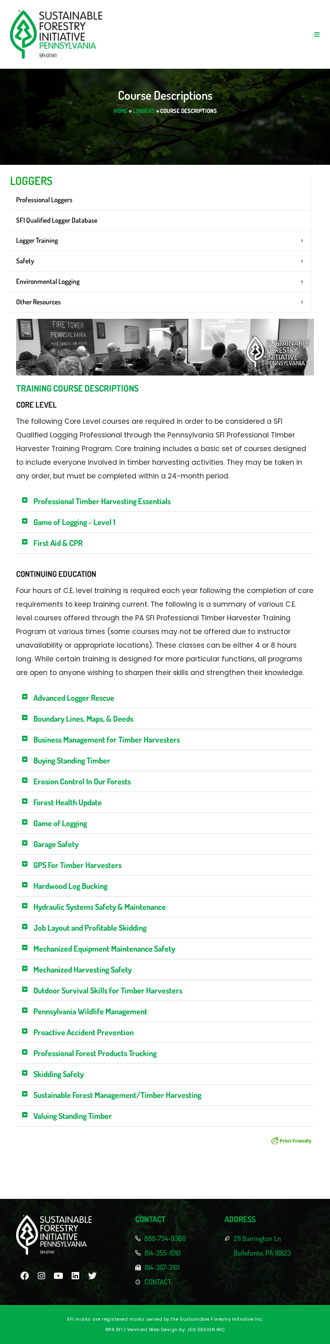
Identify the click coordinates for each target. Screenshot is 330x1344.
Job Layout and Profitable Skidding (89, 927)
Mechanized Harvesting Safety (82, 969)
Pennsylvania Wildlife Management (90, 1011)
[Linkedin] (75, 1275)
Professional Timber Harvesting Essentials (102, 501)
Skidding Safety (58, 1074)
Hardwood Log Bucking (70, 885)
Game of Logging (60, 823)
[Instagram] (41, 1275)
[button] (317, 34)
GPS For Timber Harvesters (77, 865)
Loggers (144, 110)
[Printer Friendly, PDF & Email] (291, 1140)
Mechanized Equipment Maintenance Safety (104, 948)
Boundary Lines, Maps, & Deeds (83, 718)
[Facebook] (24, 1275)
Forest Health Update (67, 802)
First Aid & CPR (57, 543)
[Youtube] (58, 1275)
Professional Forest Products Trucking (95, 1053)
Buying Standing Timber (71, 760)
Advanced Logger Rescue (73, 697)
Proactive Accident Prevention (83, 1032)
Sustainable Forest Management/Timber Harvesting (117, 1095)
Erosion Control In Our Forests (82, 781)
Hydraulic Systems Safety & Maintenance (99, 906)
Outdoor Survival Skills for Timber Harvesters (107, 990)
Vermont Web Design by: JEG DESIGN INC (176, 1329)
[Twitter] (92, 1275)
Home (120, 110)
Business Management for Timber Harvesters (106, 739)
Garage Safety (55, 844)
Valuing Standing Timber (72, 1115)
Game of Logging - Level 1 (74, 522)
